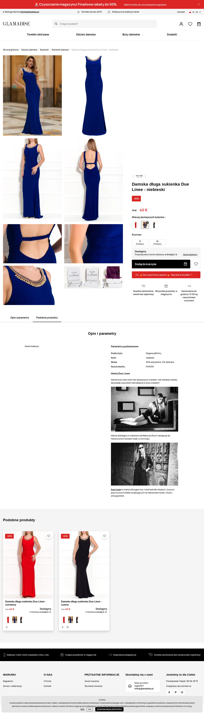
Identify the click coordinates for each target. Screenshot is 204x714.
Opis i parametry (19, 317)
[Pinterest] (176, 692)
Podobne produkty (47, 317)
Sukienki (44, 49)
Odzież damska (29, 49)
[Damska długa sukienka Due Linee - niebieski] (14, 619)
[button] (199, 4)
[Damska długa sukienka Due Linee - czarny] (21, 619)
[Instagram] (182, 692)
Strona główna (10, 49)
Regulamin (8, 681)
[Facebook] (169, 692)
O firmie (47, 681)
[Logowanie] (181, 24)
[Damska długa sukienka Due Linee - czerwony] (8, 619)
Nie (89, 709)
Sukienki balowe (60, 49)
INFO (82, 709)
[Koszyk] (199, 24)
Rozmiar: (137, 234)
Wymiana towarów (93, 686)
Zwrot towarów (92, 681)
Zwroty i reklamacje (12, 686)
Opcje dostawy (190, 254)
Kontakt (181, 11)
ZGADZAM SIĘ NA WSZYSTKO (109, 709)
